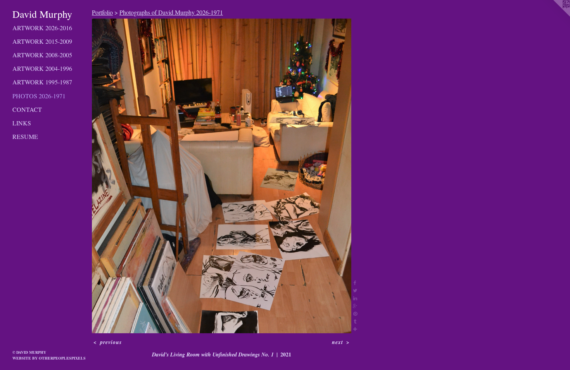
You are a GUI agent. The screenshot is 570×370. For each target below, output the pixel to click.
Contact (27, 109)
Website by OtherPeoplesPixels (49, 358)
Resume (25, 136)
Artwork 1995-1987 (42, 82)
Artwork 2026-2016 (42, 28)
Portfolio (102, 12)
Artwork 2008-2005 (42, 55)
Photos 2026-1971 (39, 96)
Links (21, 123)
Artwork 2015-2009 (42, 41)
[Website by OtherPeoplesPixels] (554, 15)
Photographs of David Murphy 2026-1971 (171, 12)
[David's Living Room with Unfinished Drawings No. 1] (221, 176)
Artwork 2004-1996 (42, 68)
